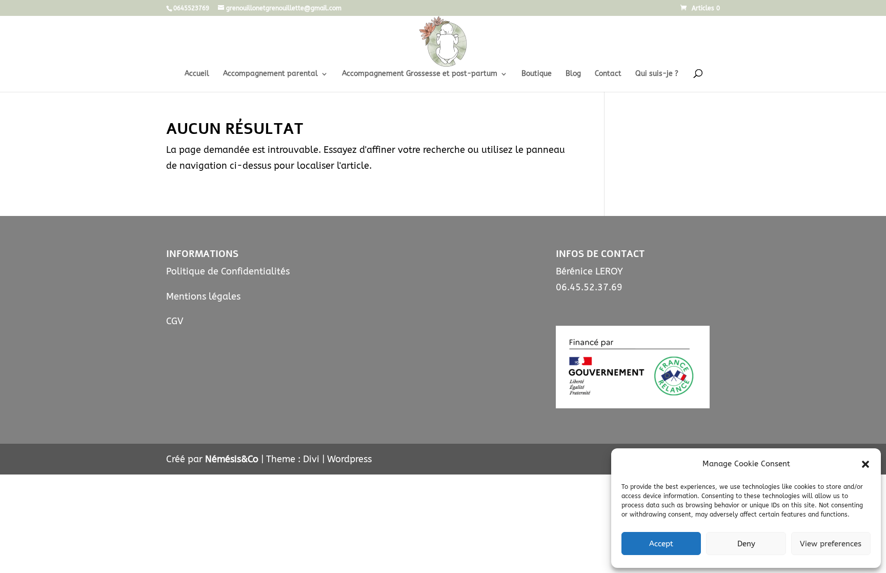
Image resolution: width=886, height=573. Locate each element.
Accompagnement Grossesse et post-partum (419, 74)
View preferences (830, 543)
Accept (661, 543)
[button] (865, 464)
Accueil (197, 74)
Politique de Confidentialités (228, 271)
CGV (175, 321)
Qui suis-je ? (656, 74)
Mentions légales (203, 296)
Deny (746, 543)
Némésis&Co (232, 459)
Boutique (536, 74)
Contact (608, 74)
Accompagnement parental (270, 74)
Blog (573, 74)
